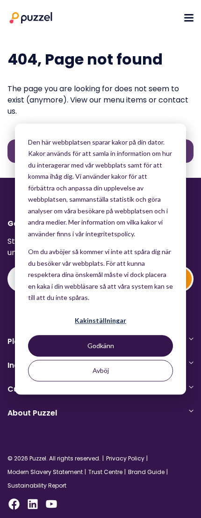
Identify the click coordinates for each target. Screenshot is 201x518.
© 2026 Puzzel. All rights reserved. (53, 458)
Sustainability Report (36, 485)
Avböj (101, 370)
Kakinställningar (100, 321)
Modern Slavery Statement (45, 472)
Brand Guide (146, 472)
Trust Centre (105, 472)
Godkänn (100, 346)
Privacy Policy (125, 458)
